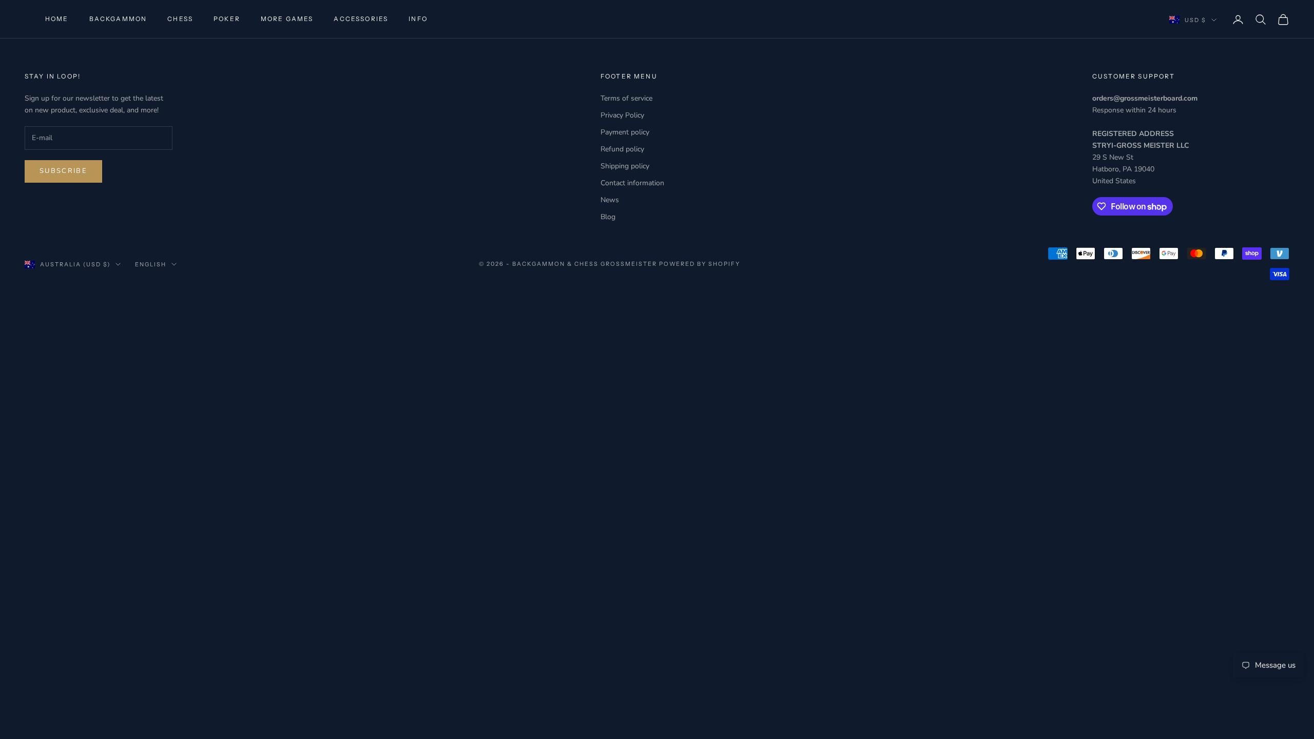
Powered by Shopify (700, 263)
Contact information (632, 183)
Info (418, 19)
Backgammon (118, 19)
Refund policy (622, 149)
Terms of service (626, 98)
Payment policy (625, 132)
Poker (227, 19)
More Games (287, 19)
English (150, 264)
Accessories (361, 19)
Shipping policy (625, 166)
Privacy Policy (622, 115)
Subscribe (63, 171)
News (610, 200)
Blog (608, 217)
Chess (180, 19)
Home (57, 19)
